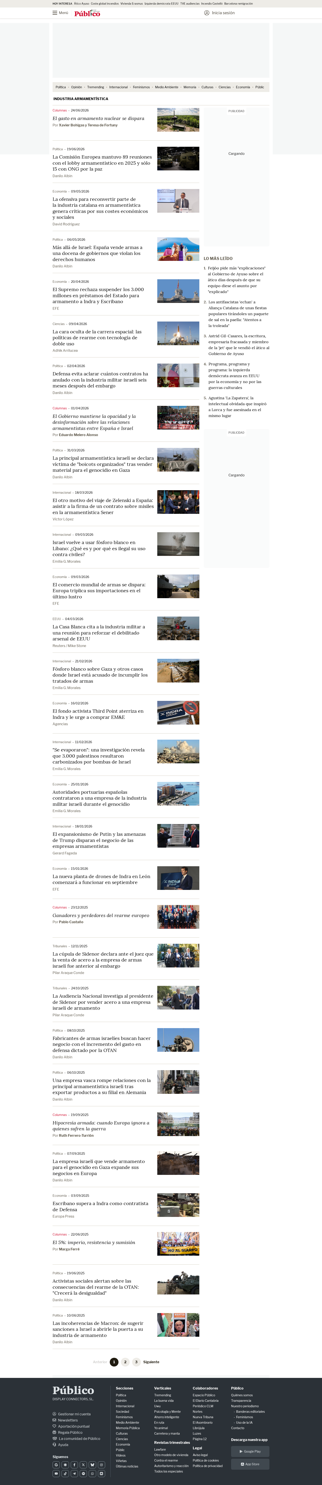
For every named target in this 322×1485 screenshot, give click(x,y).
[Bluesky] (92, 1464)
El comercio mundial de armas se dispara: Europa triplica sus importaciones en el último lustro (99, 591)
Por (85, 125)
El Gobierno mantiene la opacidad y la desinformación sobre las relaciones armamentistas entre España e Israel (94, 422)
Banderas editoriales (250, 1411)
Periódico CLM (203, 1406)
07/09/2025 (76, 1153)
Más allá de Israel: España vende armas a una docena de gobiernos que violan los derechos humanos (97, 253)
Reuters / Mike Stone (69, 646)
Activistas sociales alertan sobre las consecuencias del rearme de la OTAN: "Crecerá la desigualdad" (96, 1287)
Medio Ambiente (166, 87)
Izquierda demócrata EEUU (162, 3)
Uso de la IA (244, 1422)
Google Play (252, 1451)
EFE (56, 308)
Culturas (207, 87)
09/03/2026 (84, 534)
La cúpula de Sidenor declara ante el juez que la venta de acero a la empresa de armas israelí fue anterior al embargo (103, 960)
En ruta (159, 1422)
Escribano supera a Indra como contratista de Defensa (100, 1206)
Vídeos (121, 1455)
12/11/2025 (79, 946)
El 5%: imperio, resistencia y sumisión (94, 1242)
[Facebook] (74, 1464)
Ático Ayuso (81, 3)
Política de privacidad (208, 1466)
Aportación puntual (73, 1426)
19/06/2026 (76, 149)
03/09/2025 (80, 1195)
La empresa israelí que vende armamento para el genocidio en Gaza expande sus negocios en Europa (99, 1167)
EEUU (57, 619)
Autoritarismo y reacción (171, 1466)
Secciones (124, 1388)
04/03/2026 (74, 619)
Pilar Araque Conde (68, 973)
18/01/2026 (83, 826)
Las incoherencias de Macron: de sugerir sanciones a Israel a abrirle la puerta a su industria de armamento (98, 1329)
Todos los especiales (168, 1471)
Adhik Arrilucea (65, 350)
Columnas (60, 110)
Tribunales (60, 946)
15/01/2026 (79, 868)
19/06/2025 (76, 1273)
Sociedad (122, 1411)
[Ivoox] (101, 1473)
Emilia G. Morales (67, 561)
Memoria (190, 87)
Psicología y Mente (167, 1411)
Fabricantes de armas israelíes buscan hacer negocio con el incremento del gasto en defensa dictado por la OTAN (102, 1044)
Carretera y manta (167, 1433)
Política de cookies (206, 1460)
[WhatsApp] (92, 1473)
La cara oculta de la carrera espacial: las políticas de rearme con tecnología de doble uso (97, 338)
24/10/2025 (79, 988)
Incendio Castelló (212, 3)
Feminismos (141, 87)
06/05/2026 (76, 239)
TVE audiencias (190, 3)
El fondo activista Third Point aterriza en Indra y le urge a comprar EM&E (98, 714)
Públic (259, 87)
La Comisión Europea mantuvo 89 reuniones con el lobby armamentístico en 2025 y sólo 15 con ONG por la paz (102, 163)
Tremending (95, 87)
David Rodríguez (66, 224)
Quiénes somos (242, 1395)
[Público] (87, 13)
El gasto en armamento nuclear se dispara (98, 118)
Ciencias (225, 87)
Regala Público (70, 1432)
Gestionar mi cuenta (74, 1414)
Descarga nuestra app (249, 1440)
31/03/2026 (76, 450)
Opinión (76, 87)
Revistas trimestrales (172, 1443)
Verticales (162, 1388)
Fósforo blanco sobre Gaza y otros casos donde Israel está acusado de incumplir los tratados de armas (100, 675)
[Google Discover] (65, 1464)
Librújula (199, 1428)
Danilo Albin (62, 176)
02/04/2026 (76, 366)
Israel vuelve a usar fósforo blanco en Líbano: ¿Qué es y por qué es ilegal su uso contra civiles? (99, 548)
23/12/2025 (79, 907)
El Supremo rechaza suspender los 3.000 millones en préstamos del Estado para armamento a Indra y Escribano (98, 295)
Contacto (237, 1428)
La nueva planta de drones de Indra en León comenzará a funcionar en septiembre (101, 879)
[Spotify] (83, 1473)
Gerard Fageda (65, 853)
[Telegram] (74, 1473)
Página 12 (200, 1439)
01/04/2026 (80, 408)
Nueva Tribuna (203, 1417)
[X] (83, 1464)
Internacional (118, 87)
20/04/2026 (80, 281)
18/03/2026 (84, 492)
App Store (252, 1464)
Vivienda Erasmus (131, 3)
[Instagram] (101, 1464)
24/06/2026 (80, 110)
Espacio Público (204, 1395)
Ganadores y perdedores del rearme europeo (101, 915)
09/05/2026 (80, 191)
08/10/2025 (76, 1030)
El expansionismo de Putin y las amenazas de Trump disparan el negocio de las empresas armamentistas (99, 840)
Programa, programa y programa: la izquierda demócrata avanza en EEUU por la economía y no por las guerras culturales (235, 375)
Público (73, 1391)
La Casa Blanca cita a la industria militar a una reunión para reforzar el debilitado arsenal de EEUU (99, 633)
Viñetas (121, 1461)
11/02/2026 (83, 742)
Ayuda (62, 1445)
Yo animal (161, 1428)
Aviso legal (200, 1455)
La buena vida (164, 1400)
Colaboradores (205, 1388)
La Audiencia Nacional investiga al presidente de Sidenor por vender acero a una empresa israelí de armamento (103, 1002)
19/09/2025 (79, 1115)
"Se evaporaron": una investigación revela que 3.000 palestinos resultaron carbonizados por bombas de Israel (99, 756)
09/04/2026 (78, 324)
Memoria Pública (128, 1428)
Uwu (157, 1406)
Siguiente (151, 1362)
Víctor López (63, 519)
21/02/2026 (83, 661)
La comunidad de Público (79, 1439)
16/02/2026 (79, 703)
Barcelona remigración (238, 3)
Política (61, 87)
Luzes (197, 1433)
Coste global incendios (105, 3)
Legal (197, 1448)
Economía (243, 87)
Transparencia (241, 1400)
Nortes (197, 1411)
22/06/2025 (79, 1234)
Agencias (60, 724)
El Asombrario (202, 1422)
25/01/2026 (79, 784)
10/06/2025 (76, 1315)
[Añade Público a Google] (56, 1464)
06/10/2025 (76, 1072)
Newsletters (67, 1420)
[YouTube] (56, 1473)
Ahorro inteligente (166, 1417)
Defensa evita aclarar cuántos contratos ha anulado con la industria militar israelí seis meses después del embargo (100, 380)
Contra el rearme (166, 1460)
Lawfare (160, 1449)
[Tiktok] (65, 1473)
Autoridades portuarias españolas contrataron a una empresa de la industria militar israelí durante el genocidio (100, 798)
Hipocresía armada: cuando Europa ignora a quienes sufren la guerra (101, 1125)
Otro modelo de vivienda (171, 1455)
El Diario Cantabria (206, 1400)
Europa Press (63, 1216)
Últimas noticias (127, 1466)
